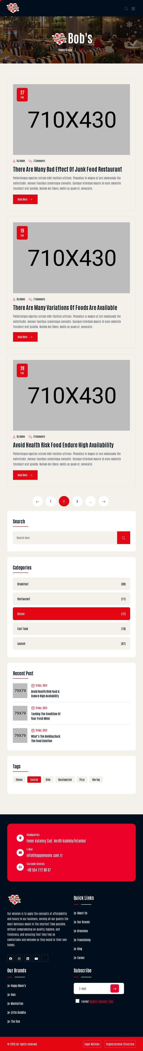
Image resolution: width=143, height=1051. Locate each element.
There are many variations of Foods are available (65, 307)
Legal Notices (92, 1044)
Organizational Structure (120, 1044)
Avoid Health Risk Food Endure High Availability (63, 444)
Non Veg (96, 779)
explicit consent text (101, 1001)
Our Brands (83, 922)
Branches (82, 931)
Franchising (83, 940)
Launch (71, 643)
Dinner (71, 614)
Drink (48, 779)
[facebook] (10, 958)
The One (15, 1021)
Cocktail (34, 779)
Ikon (13, 994)
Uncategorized (65, 779)
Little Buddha (18, 1012)
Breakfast (71, 584)
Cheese (19, 779)
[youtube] (36, 958)
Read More (23, 199)
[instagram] (19, 958)
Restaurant (71, 599)
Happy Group (65, 50)
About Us (82, 913)
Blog (79, 948)
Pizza (82, 779)
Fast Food (71, 628)
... (90, 501)
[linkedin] (27, 958)
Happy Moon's (18, 985)
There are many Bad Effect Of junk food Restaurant (67, 168)
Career (81, 957)
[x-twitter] (45, 958)
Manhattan (17, 1003)
